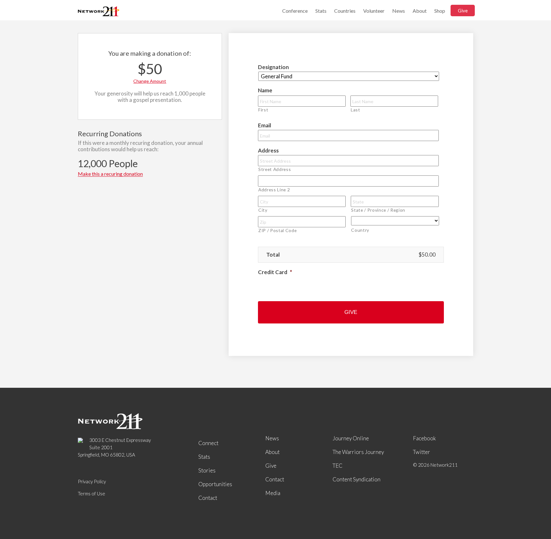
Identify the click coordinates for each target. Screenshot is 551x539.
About (420, 11)
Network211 (98, 12)
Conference (295, 11)
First (263, 109)
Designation (273, 67)
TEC (337, 465)
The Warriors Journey (358, 452)
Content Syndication (356, 479)
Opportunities (215, 484)
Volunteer (374, 11)
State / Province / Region (378, 210)
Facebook (424, 438)
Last (355, 109)
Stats (321, 11)
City (263, 210)
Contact (207, 497)
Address (268, 150)
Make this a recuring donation (110, 174)
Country (360, 230)
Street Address (274, 169)
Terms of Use (91, 493)
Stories (207, 470)
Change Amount (149, 81)
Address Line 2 (274, 189)
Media (272, 493)
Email (264, 125)
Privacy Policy (92, 481)
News (398, 11)
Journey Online (351, 438)
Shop (439, 11)
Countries (345, 11)
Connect (208, 443)
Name (265, 90)
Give (463, 10)
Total (273, 254)
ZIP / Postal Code (277, 230)
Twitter (421, 452)
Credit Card (275, 272)
